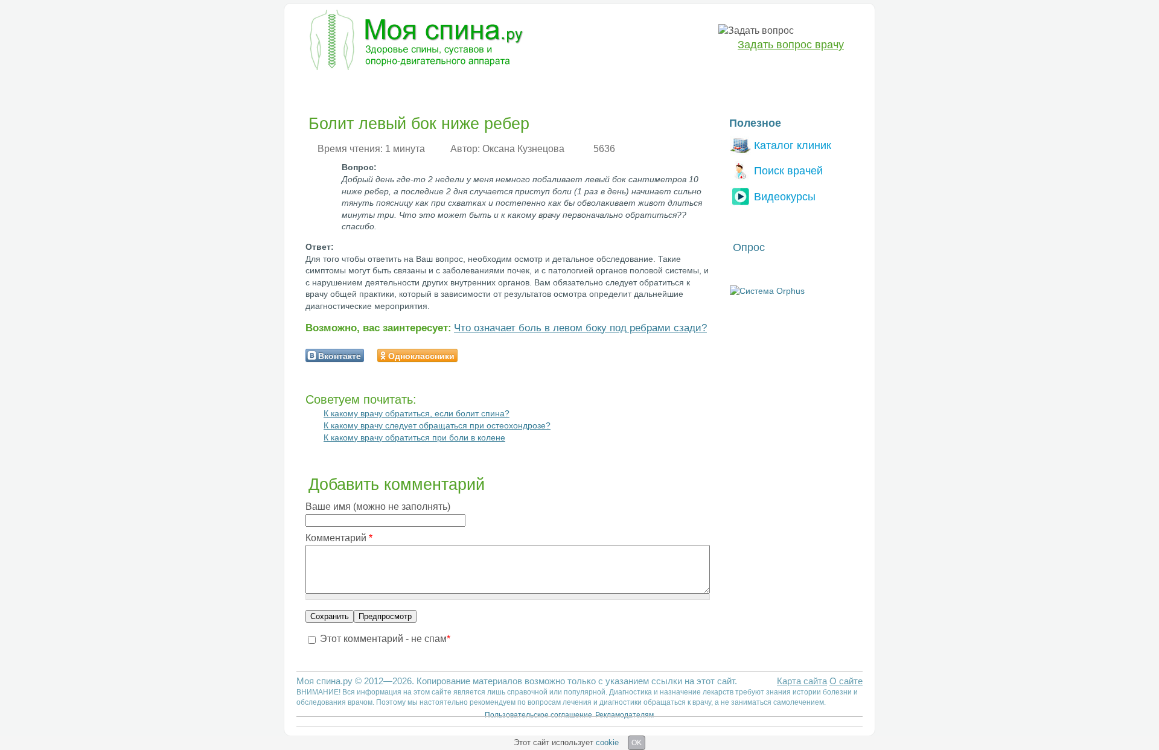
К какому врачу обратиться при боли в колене (414, 437)
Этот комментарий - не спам (385, 639)
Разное (633, 88)
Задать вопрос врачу (791, 45)
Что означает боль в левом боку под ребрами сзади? (580, 328)
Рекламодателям (624, 715)
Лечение (448, 88)
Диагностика (386, 88)
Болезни (323, 88)
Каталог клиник (792, 145)
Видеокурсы (785, 196)
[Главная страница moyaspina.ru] (413, 42)
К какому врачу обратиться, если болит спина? (416, 413)
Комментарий (338, 538)
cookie (607, 742)
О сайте (846, 681)
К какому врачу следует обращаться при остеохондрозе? (437, 425)
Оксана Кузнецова (523, 149)
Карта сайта (802, 681)
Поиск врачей (788, 170)
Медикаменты (512, 88)
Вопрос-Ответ (694, 88)
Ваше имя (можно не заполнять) (377, 506)
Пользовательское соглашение (538, 715)
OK (636, 743)
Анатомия (580, 88)
